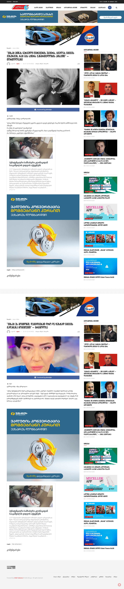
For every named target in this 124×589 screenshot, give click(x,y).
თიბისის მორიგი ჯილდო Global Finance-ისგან (99, 277)
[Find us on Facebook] (110, 7)
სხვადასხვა (101, 7)
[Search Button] (116, 7)
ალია (17, 63)
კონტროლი (83, 7)
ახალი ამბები (38, 7)
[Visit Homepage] (20, 7)
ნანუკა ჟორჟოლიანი (18, 270)
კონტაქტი (15, 1)
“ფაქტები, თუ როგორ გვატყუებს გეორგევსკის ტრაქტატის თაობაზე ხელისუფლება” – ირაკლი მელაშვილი (100, 132)
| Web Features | (18, 578)
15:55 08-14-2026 (90, 107)
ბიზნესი (58, 7)
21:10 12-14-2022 (28, 331)
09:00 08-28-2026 (90, 200)
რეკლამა (9, 1)
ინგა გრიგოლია (16, 544)
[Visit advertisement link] (62, 37)
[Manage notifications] (119, 584)
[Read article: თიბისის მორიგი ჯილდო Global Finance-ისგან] (100, 266)
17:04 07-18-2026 (90, 165)
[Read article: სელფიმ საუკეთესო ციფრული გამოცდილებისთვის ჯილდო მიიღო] (100, 212)
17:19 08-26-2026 (90, 227)
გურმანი (92, 7)
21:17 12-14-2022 (28, 63)
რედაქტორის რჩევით (70, 7)
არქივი (115, 576)
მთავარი (9, 48)
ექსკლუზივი (49, 7)
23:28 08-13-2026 (90, 136)
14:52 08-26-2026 (90, 279)
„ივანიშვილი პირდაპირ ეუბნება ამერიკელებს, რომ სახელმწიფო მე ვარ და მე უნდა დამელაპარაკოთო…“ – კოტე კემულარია (99, 161)
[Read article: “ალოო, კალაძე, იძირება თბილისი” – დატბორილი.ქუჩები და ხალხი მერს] (100, 62)
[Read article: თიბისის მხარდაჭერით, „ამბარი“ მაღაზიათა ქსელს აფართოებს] (100, 239)
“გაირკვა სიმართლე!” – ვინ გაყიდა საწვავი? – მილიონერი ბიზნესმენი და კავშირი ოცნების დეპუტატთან (100, 102)
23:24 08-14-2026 (90, 78)
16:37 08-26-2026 (90, 255)
